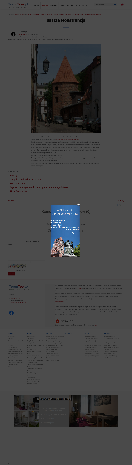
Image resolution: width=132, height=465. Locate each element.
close (78, 204)
